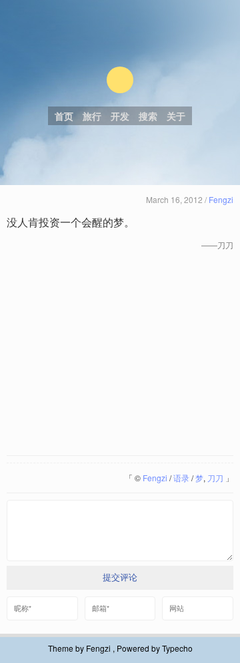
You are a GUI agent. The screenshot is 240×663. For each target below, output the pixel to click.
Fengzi (221, 199)
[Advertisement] (120, 354)
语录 (181, 477)
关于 (176, 115)
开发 (120, 115)
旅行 (92, 115)
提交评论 (120, 577)
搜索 (148, 115)
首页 (64, 115)
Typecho (177, 648)
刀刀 (215, 477)
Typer (120, 80)
